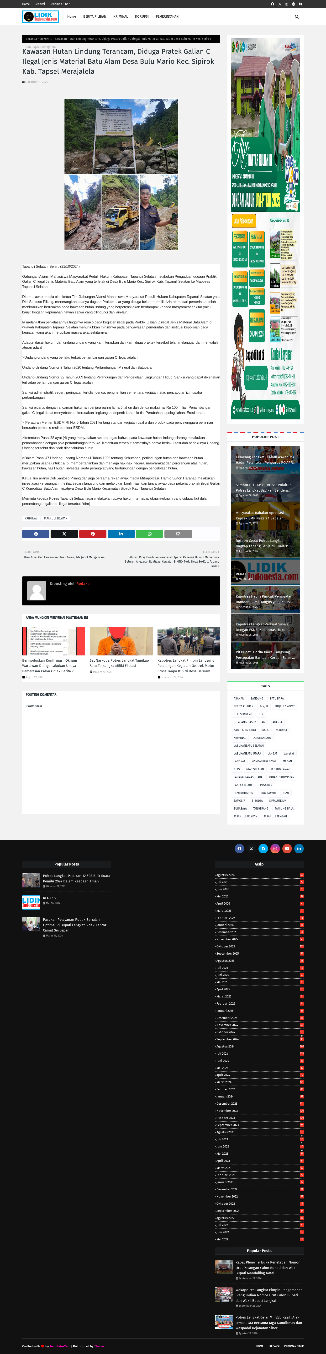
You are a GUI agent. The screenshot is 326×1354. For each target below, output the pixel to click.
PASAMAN (266, 785)
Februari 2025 (259, 1003)
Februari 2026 (259, 918)
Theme (99, 1346)
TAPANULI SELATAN (55, 518)
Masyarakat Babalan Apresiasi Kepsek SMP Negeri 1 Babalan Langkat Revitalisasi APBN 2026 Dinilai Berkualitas (260, 516)
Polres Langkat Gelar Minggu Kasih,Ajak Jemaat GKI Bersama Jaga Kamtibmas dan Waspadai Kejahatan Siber (269, 1322)
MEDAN (287, 761)
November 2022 (259, 1196)
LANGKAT (239, 761)
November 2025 (259, 939)
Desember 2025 (259, 932)
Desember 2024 (259, 1018)
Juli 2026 (259, 882)
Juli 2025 (259, 968)
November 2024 (259, 1025)
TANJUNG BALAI (284, 808)
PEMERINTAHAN (243, 793)
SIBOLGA (257, 800)
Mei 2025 (259, 982)
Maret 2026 (259, 910)
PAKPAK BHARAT (244, 785)
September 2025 (259, 953)
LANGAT (272, 753)
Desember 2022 (259, 1189)
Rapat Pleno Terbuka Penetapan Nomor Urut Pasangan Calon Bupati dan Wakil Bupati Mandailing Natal (268, 1267)
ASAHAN (239, 698)
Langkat (289, 753)
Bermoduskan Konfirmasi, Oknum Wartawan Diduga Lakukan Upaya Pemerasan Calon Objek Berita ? (49, 665)
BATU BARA (277, 698)
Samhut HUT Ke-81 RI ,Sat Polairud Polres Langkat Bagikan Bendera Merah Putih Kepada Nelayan (264, 488)
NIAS (237, 769)
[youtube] (287, 848)
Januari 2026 (259, 925)
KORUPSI (281, 730)
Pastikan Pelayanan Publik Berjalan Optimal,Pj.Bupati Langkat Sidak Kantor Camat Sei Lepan (74, 924)
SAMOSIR (239, 800)
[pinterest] (293, 4)
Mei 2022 (259, 1239)
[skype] (300, 4)
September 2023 (259, 1125)
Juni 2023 (259, 1146)
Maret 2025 (259, 996)
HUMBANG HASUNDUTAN (249, 722)
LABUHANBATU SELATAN (249, 745)
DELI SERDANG (243, 714)
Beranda (31, 38)
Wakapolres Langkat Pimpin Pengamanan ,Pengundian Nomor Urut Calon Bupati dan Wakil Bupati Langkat (269, 1295)
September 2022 (259, 1211)
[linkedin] (299, 848)
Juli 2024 (260, 1053)
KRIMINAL (45, 38)
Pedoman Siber (60, 4)
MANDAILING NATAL (264, 761)
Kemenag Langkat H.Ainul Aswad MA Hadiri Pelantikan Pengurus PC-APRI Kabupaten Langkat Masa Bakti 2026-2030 (265, 460)
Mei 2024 (259, 1068)
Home (26, 4)
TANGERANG (260, 808)
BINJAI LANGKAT (284, 706)
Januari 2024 (259, 1096)
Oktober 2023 (260, 1118)
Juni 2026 (259, 889)
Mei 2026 (259, 896)
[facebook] (272, 4)
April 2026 (259, 903)
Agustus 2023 (259, 1132)
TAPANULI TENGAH (275, 816)
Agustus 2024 (260, 1046)
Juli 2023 (259, 1139)
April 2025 (259, 989)
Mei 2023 (259, 1153)
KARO (265, 730)
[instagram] (286, 4)
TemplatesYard (60, 1346)
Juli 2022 (259, 1225)
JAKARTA (277, 722)
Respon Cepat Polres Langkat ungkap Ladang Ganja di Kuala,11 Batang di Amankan (262, 544)
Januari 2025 (259, 1010)
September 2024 (259, 1039)
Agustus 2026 (259, 875)
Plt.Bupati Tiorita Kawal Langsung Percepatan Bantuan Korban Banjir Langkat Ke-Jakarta (264, 655)
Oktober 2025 (260, 946)
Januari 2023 (259, 1182)
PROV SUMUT (268, 793)
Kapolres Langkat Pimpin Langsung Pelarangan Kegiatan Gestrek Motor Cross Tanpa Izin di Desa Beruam (186, 665)
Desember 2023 (260, 1103)
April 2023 (259, 1161)
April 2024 (259, 1075)
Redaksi (40, 4)
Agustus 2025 (259, 960)
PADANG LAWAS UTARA (248, 777)
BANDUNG (257, 698)
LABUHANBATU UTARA (247, 753)
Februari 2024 (259, 1089)
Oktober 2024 (259, 1032)
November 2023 (260, 1110)
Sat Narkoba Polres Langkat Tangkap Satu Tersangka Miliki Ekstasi (119, 663)
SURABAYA (240, 808)
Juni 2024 (259, 1060)
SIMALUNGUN (278, 800)
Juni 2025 (259, 975)
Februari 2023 (259, 1175)
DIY (261, 714)
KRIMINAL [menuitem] (120, 17)
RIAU (286, 793)
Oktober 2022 (259, 1203)
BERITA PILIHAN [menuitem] (94, 17)
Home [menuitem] (71, 17)
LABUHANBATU (261, 738)
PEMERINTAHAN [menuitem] (167, 17)
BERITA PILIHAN (243, 706)
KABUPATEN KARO (245, 730)
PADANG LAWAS (280, 769)
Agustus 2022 (259, 1218)
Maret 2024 (260, 1082)
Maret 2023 (259, 1168)
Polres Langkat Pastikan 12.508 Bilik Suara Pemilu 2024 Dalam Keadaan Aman (76, 878)
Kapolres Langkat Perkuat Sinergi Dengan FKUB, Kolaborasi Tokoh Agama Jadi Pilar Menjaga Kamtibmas (262, 627)
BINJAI (264, 706)
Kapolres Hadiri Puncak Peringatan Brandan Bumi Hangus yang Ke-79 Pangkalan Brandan (264, 599)
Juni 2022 (259, 1232)
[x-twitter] (279, 4)
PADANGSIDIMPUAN (281, 777)
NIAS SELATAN (255, 769)
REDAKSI (242, 574)
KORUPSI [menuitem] (142, 17)
